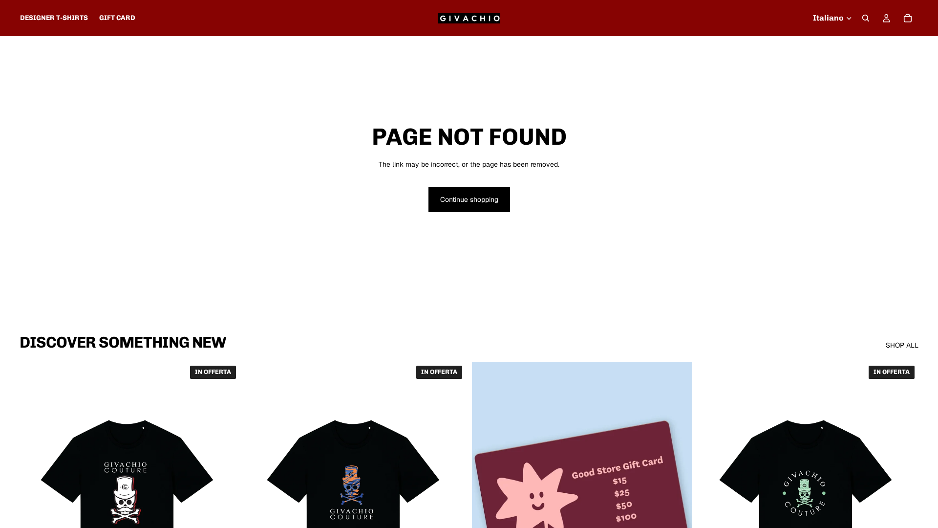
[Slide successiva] (225, 499)
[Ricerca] (865, 18)
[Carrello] (907, 18)
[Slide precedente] (34, 499)
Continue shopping (469, 199)
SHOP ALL (902, 345)
